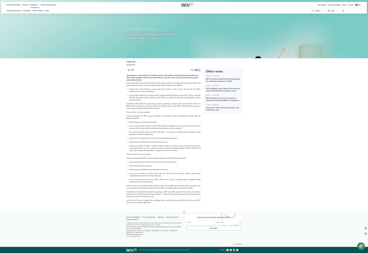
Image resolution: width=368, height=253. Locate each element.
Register (317, 11)
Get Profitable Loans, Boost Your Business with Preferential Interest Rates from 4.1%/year (223, 89)
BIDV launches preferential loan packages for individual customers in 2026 (223, 80)
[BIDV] (131, 250)
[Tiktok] (240, 250)
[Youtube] (234, 250)
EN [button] (359, 5)
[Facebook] (227, 250)
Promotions (138, 29)
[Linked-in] (231, 250)
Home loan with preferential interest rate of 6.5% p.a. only (222, 109)
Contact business (132, 219)
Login (332, 11)
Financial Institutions (13, 5)
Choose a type (219, 222)
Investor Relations (334, 5)
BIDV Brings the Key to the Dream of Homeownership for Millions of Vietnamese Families (223, 99)
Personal (129, 29)
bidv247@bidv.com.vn (136, 234)
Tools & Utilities (38, 10)
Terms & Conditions (133, 217)
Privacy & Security (148, 217)
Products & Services (13, 10)
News (344, 5)
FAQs (47, 10)
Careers (351, 5)
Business (26, 5)
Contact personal (172, 217)
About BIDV (322, 5)
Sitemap (161, 217)
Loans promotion (150, 29)
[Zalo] (237, 250)
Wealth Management (48, 5)
